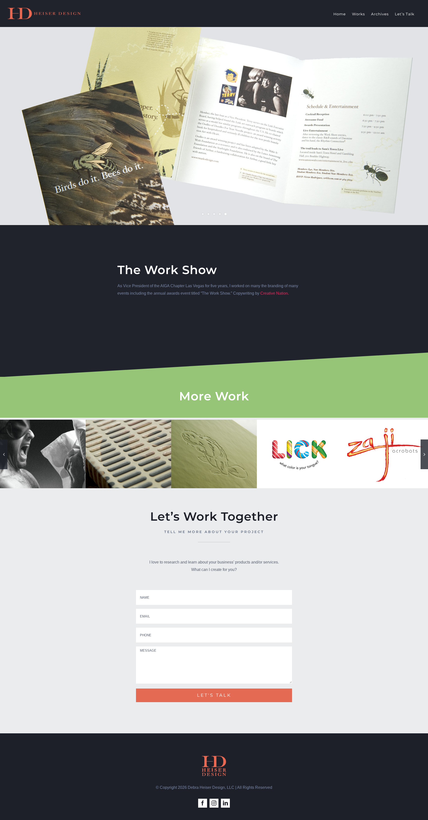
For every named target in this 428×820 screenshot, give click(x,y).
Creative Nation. (274, 293)
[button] (3, 454)
